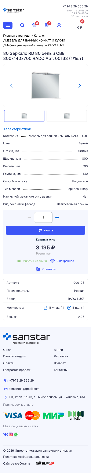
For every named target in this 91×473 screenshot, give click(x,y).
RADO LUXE (76, 298)
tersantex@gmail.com (24, 388)
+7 (64, 6)
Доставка (61, 356)
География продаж (17, 370)
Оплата (8, 363)
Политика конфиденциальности (26, 456)
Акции (58, 349)
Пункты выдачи (14, 356)
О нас (7, 349)
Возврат (60, 363)
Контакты (61, 370)
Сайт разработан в (17, 463)
